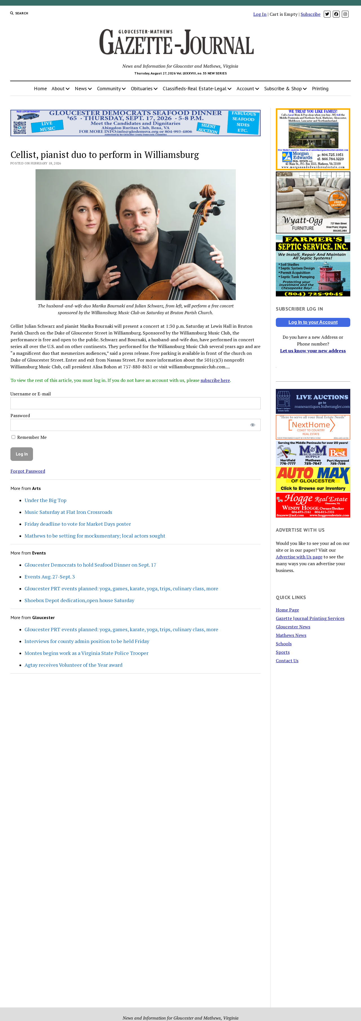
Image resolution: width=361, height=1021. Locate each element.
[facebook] (336, 14)
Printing (320, 88)
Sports (283, 652)
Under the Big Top (45, 500)
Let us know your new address (313, 350)
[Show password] (253, 425)
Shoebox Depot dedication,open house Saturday (79, 600)
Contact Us (287, 660)
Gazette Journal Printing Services (310, 618)
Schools (284, 644)
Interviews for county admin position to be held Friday (87, 641)
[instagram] (345, 14)
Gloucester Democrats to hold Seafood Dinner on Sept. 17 (91, 564)
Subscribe (310, 14)
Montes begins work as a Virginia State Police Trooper (86, 653)
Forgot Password (27, 471)
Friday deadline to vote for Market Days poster (78, 523)
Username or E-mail (30, 394)
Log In (260, 14)
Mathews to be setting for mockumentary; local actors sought (95, 535)
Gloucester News (293, 627)
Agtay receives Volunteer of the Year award (73, 664)
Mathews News (291, 635)
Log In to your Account (313, 322)
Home (40, 88)
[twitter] (327, 14)
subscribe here (215, 380)
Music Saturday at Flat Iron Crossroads (68, 512)
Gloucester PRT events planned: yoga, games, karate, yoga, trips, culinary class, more (121, 588)
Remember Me (31, 437)
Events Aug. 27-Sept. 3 (50, 576)
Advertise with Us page (299, 557)
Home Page (287, 610)
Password (20, 415)
